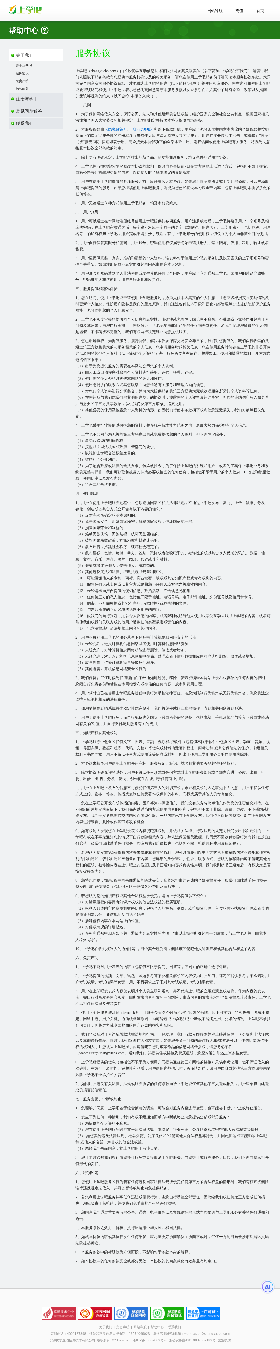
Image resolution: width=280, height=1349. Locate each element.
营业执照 (224, 1340)
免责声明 (22, 81)
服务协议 (22, 73)
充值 (239, 11)
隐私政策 (22, 88)
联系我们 (174, 1327)
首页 (260, 11)
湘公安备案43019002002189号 (192, 1340)
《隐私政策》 (115, 129)
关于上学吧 (24, 66)
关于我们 (105, 1327)
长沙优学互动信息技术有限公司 (72, 1340)
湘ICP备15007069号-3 (150, 1340)
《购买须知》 (142, 129)
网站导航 (215, 11)
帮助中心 (157, 1327)
